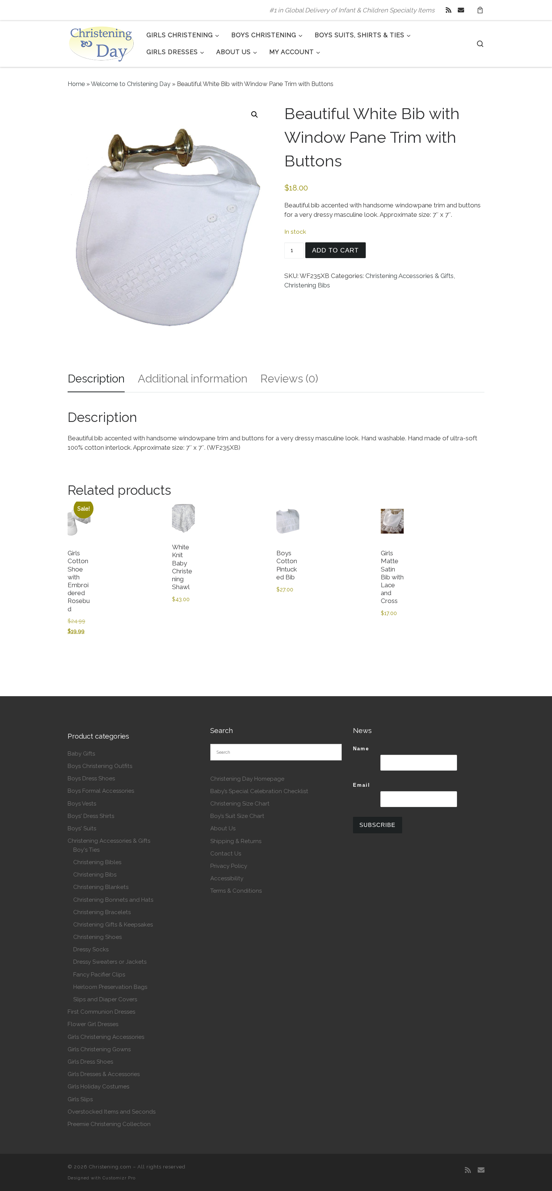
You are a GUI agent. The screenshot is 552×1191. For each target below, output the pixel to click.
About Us (222, 828)
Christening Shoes (97, 937)
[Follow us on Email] (461, 10)
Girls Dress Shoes (90, 1061)
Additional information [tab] (192, 378)
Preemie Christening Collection (109, 1124)
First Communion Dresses (101, 1011)
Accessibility (226, 878)
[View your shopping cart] (480, 10)
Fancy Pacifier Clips (99, 974)
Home (76, 84)
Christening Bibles (97, 862)
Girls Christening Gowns (99, 1049)
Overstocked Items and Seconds (111, 1111)
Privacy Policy (228, 866)
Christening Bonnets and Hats (113, 899)
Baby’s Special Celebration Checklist (259, 791)
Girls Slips (80, 1099)
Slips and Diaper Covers (105, 999)
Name (361, 748)
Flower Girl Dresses (93, 1024)
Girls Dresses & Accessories (104, 1074)
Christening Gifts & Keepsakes (113, 924)
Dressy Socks (91, 949)
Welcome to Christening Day (130, 84)
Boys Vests (82, 803)
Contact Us (225, 853)
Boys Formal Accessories (101, 790)
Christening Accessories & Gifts (409, 276)
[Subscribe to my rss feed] (448, 10)
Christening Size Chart (240, 803)
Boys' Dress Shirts (91, 816)
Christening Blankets (100, 887)
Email (361, 785)
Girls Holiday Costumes (98, 1086)
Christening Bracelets (102, 912)
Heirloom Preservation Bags (110, 987)
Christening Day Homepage (247, 778)
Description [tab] (96, 378)
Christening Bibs (307, 285)
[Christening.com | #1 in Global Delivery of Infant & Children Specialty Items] (101, 42)
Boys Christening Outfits (100, 766)
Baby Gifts (81, 753)
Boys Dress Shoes (91, 778)
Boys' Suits (82, 828)
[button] (254, 114)
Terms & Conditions (236, 890)
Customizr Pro (119, 1177)
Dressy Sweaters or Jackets (109, 961)
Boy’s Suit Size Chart (237, 816)
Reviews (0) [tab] (289, 378)
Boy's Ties (86, 849)
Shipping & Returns (235, 841)
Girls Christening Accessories (106, 1037)
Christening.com (110, 1167)
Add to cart (335, 250)
